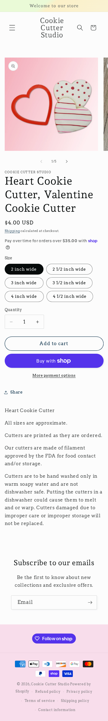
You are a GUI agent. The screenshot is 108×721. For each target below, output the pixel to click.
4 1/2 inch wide (70, 296)
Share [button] (16, 392)
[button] (12, 27)
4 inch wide (24, 296)
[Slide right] (67, 161)
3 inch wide (24, 282)
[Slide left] (41, 161)
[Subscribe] (90, 602)
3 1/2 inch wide (69, 282)
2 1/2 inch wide (69, 269)
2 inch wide (24, 269)
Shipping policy (75, 701)
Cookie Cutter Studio (50, 684)
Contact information (57, 710)
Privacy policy (79, 691)
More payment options (54, 375)
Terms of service (40, 701)
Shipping (12, 231)
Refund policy (48, 691)
